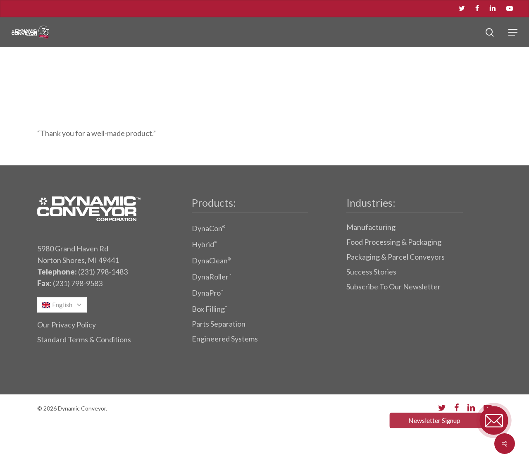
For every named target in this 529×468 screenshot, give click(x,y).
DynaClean (211, 260)
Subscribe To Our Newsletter (393, 286)
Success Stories (371, 271)
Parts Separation (218, 323)
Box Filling (209, 308)
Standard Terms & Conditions (84, 339)
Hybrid (204, 244)
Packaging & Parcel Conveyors (395, 256)
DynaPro (207, 292)
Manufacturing (371, 227)
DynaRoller (211, 276)
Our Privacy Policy (66, 324)
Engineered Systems (225, 338)
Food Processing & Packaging (393, 241)
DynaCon (208, 228)
